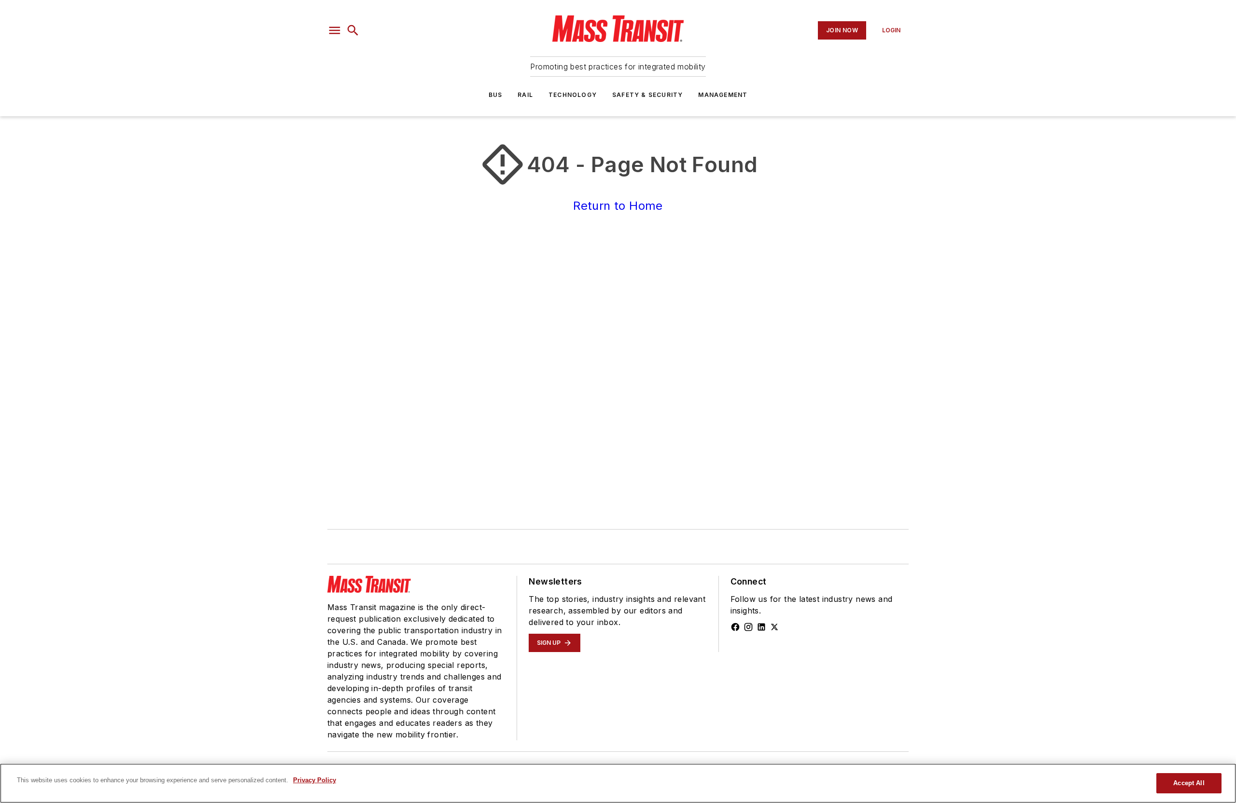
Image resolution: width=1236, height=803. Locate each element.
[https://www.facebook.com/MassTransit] (735, 627)
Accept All (1188, 783)
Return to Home (618, 206)
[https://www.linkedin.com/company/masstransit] (761, 627)
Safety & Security (647, 94)
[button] (334, 30)
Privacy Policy (314, 780)
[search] (353, 30)
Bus (496, 94)
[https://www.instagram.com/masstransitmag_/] (748, 627)
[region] (618, 783)
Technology (572, 94)
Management (722, 94)
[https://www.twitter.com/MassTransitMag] (774, 627)
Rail (525, 94)
